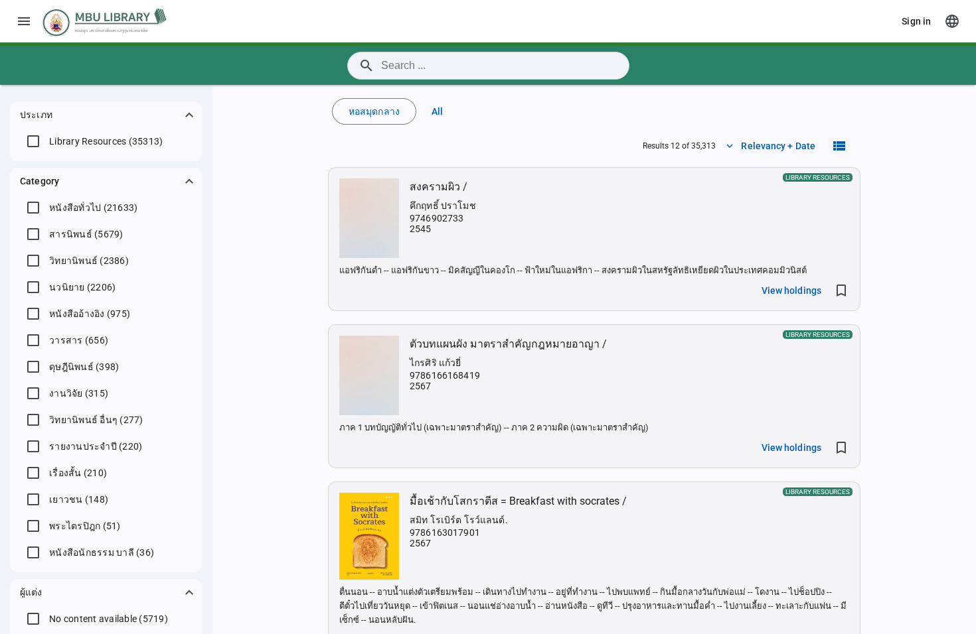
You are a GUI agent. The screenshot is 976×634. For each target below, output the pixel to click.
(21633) (93, 207)
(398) (84, 366)
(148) (78, 499)
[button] (106, 114)
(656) (78, 340)
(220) (95, 446)
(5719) (108, 618)
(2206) (82, 287)
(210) (78, 473)
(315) (78, 393)
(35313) (106, 141)
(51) (85, 526)
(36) (101, 552)
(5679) (86, 234)
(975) (89, 313)
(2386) (89, 260)
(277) (96, 419)
